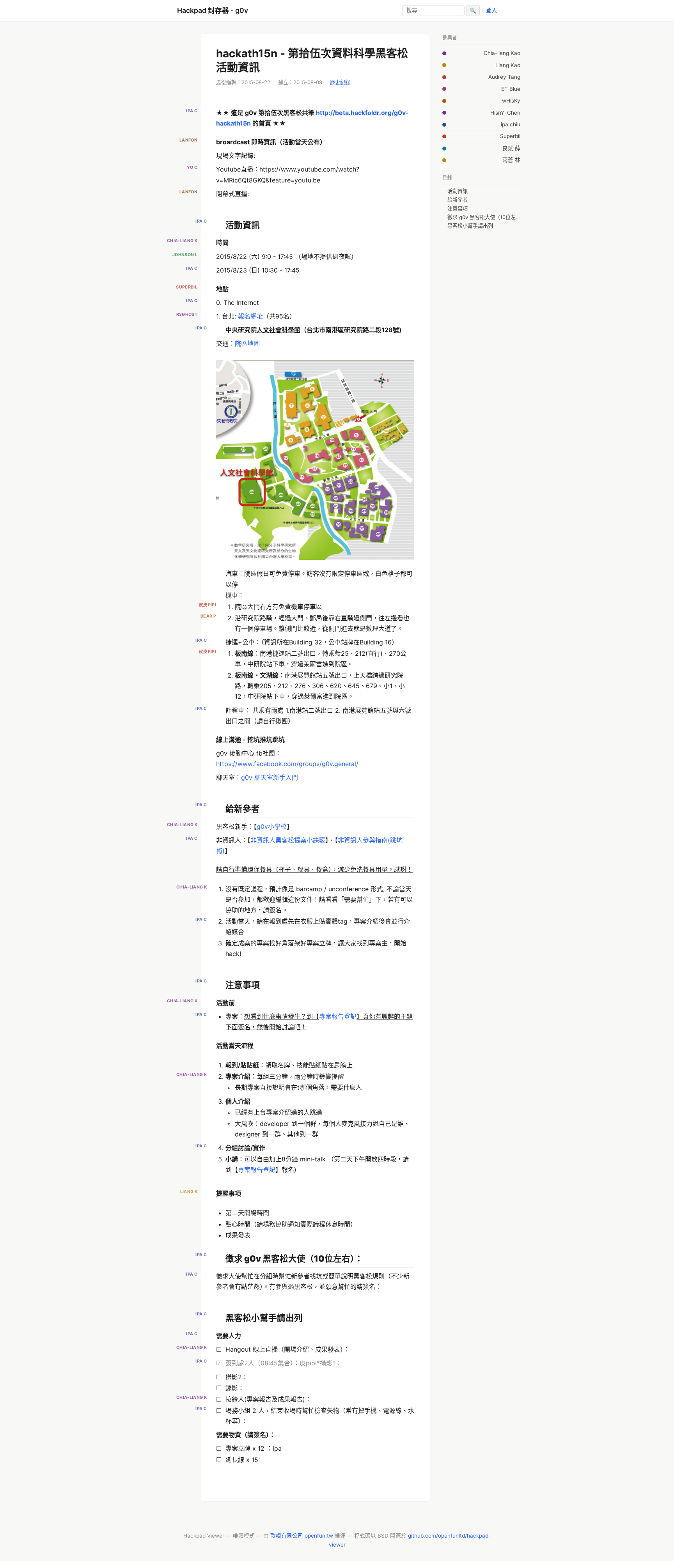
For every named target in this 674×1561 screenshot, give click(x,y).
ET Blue (510, 89)
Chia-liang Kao (502, 53)
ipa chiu (510, 124)
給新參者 (457, 199)
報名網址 (250, 316)
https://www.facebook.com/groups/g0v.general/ (287, 764)
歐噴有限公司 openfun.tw (301, 1536)
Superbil (510, 136)
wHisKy (511, 100)
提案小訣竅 (309, 840)
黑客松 (284, 840)
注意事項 (457, 208)
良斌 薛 (511, 148)
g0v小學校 (272, 826)
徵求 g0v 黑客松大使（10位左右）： (483, 217)
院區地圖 (247, 343)
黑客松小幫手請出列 (470, 226)
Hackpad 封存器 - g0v (212, 10)
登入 (491, 10)
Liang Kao (507, 65)
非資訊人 (262, 840)
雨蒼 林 (511, 160)
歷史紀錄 (340, 82)
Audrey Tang (504, 77)
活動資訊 (457, 191)
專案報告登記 (338, 1016)
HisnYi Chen (505, 113)
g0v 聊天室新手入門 (269, 777)
